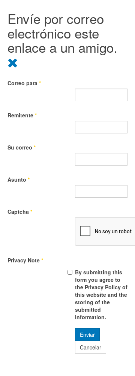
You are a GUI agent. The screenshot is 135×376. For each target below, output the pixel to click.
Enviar (87, 334)
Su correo (22, 147)
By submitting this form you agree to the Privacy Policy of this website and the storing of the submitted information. (101, 294)
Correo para (24, 83)
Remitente (22, 115)
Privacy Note (25, 260)
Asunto (19, 179)
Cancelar (90, 347)
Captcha (20, 211)
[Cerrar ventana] (13, 61)
